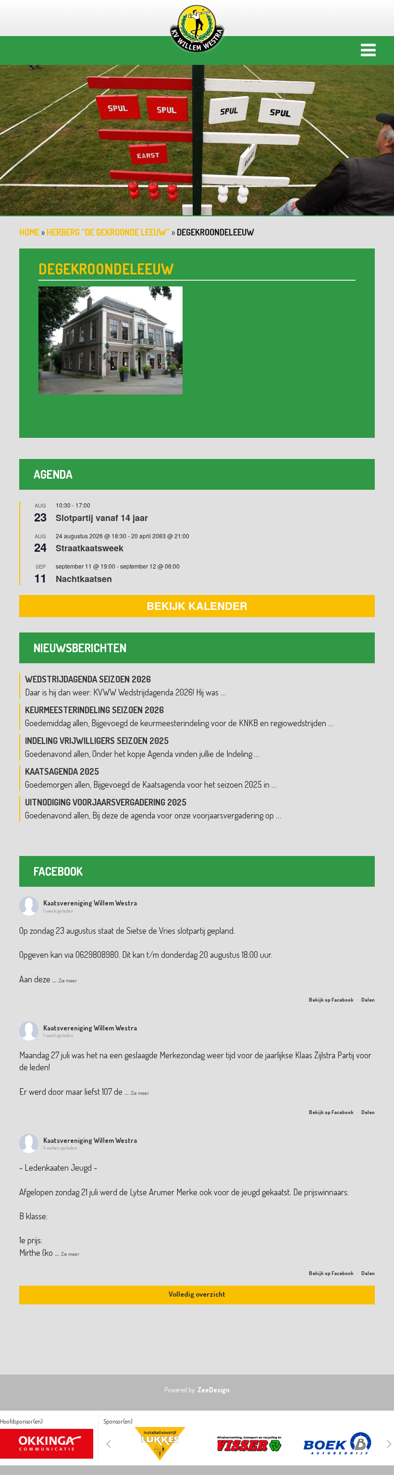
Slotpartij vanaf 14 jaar (102, 517)
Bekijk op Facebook (332, 999)
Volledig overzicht (197, 1294)
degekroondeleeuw (105, 269)
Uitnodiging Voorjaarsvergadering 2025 (105, 802)
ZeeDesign (213, 1390)
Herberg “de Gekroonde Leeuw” (108, 232)
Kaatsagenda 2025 (62, 771)
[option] (197, 132)
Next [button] (389, 1444)
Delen (368, 999)
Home (29, 232)
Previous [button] (108, 1444)
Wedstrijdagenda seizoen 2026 (88, 679)
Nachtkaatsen (84, 578)
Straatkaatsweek (89, 548)
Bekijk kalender (197, 605)
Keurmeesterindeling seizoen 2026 (94, 710)
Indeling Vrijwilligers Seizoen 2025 (97, 740)
